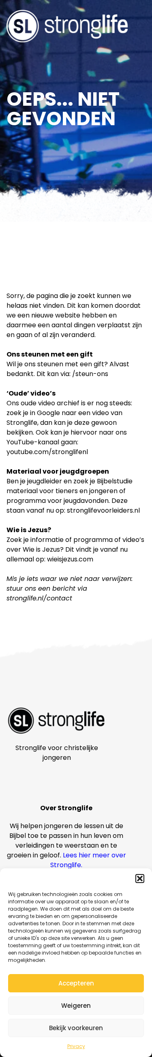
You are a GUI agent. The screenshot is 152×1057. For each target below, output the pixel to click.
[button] (140, 878)
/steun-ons (90, 373)
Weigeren (76, 1005)
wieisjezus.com (70, 559)
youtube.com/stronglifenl (47, 452)
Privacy (76, 1046)
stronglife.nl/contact (39, 598)
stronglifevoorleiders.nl (103, 510)
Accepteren (76, 983)
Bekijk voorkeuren (76, 1028)
